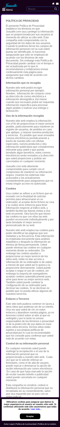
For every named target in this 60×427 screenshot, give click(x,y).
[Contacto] (57, 3)
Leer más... (36, 409)
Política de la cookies (47, 424)
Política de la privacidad (26, 424)
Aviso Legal (9, 424)
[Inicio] (53, 3)
